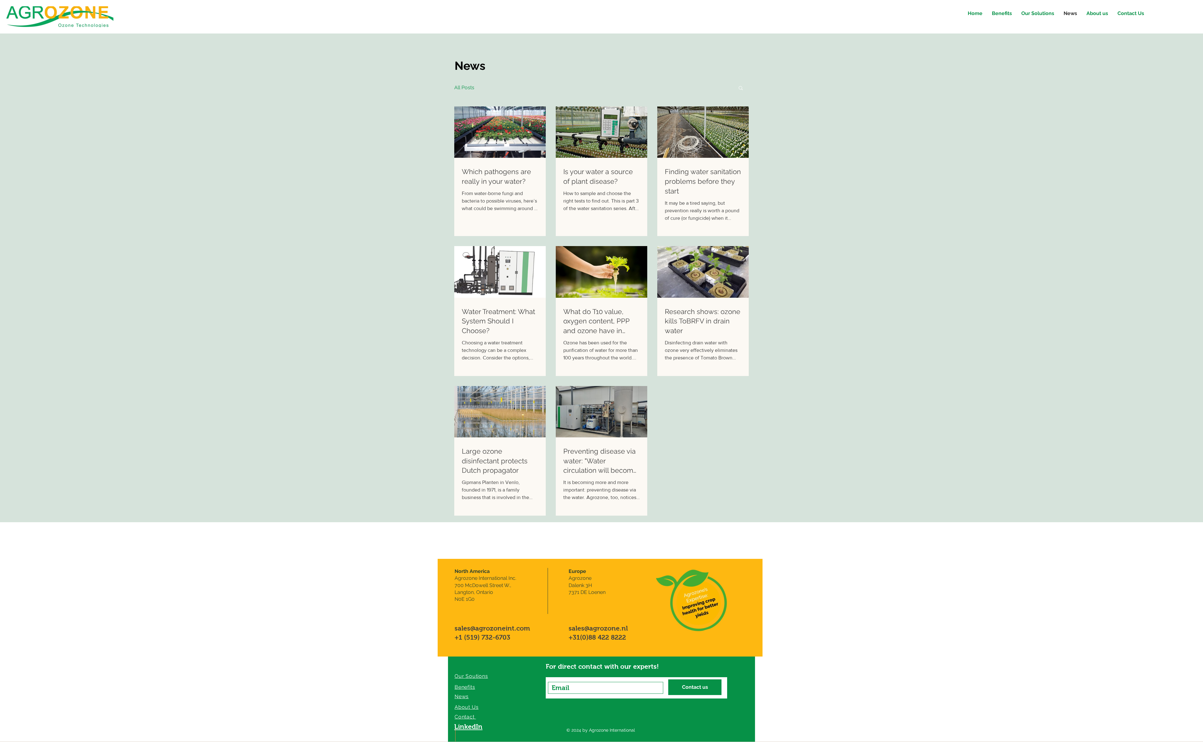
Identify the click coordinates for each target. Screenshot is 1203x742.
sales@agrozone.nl (598, 628)
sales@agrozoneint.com (492, 628)
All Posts (464, 87)
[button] (741, 88)
